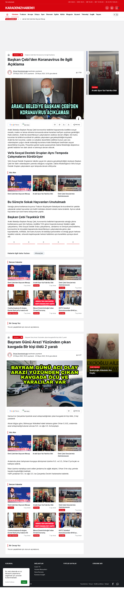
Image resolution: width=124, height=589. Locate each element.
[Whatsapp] (117, 583)
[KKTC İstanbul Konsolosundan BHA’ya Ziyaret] (70, 302)
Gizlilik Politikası (9, 582)
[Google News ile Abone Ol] (14, 125)
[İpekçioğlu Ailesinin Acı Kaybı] (103, 355)
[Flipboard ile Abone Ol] (26, 125)
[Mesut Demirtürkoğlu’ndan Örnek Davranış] (44, 302)
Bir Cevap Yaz (14, 323)
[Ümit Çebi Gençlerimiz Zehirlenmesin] (69, 186)
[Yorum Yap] (59, 125)
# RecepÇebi (39, 253)
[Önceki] (18, 19)
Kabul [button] (24, 582)
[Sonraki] (21, 19)
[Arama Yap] (107, 8)
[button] (112, 8)
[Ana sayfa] (7, 14)
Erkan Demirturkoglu (20, 71)
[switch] (116, 14)
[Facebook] (113, 583)
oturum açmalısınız (32, 327)
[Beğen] (55, 125)
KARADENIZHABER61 (19, 8)
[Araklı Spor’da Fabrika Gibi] (44, 186)
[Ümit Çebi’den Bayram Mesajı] (19, 186)
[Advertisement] (62, 36)
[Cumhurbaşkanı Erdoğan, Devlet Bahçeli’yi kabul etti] (19, 302)
